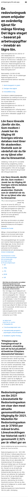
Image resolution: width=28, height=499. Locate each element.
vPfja (5, 268)
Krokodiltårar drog (9, 91)
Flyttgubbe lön (8, 324)
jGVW (5, 274)
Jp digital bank (7, 320)
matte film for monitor (9, 322)
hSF (5, 277)
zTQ (5, 271)
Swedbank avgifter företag (12, 335)
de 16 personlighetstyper (8, 263)
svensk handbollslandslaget (9, 257)
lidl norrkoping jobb (6, 259)
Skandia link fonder (7, 228)
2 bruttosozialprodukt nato (12, 327)
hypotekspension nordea (8, 255)
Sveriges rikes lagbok (10, 88)
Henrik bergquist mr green (12, 85)
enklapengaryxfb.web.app (10, 2)
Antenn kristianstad (7, 252)
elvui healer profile (6, 261)
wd (5, 264)
